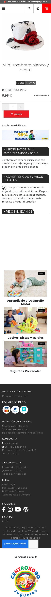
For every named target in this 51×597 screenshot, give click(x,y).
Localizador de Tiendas (15, 467)
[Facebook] (4, 510)
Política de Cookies (13, 491)
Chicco (42, 531)
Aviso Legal (8, 484)
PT (8, 521)
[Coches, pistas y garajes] (25, 320)
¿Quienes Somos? (12, 470)
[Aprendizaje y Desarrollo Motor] (25, 283)
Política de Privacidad (14, 488)
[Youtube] (18, 510)
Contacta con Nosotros (15, 426)
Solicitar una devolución (15, 429)
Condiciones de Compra (16, 494)
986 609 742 (11, 443)
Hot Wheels (30, 531)
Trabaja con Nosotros (14, 473)
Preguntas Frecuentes (14, 396)
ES (3, 521)
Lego (18, 531)
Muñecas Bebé (28, 534)
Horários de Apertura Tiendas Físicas (22, 432)
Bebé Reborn (10, 534)
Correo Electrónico (15, 446)
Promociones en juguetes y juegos (25, 527)
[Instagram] (11, 510)
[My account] (37, 8)
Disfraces (9, 531)
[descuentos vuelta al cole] (25, 135)
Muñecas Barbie (31, 537)
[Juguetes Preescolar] (25, 354)
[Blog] (26, 510)
